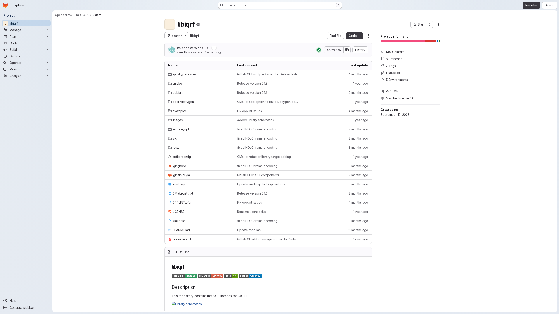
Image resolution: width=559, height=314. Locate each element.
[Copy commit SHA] (347, 49)
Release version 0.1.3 (252, 83)
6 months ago (358, 184)
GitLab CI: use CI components (258, 175)
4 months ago (358, 74)
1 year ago (360, 83)
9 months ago (358, 175)
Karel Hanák (184, 52)
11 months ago (358, 230)
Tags (391, 66)
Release (393, 73)
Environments (397, 80)
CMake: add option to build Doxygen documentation (268, 102)
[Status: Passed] (318, 50)
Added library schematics (255, 120)
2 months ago (214, 52)
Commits (395, 52)
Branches (394, 59)
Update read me (249, 230)
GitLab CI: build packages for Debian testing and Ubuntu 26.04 (268, 74)
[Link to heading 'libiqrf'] (187, 267)
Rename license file (251, 211)
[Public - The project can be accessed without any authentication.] (198, 24)
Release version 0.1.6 (193, 48)
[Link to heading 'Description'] (198, 287)
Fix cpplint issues (249, 111)
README (392, 91)
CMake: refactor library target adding (264, 157)
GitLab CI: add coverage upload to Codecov (268, 239)
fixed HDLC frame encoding (257, 129)
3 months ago (358, 129)
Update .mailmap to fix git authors (261, 184)
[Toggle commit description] (214, 48)
